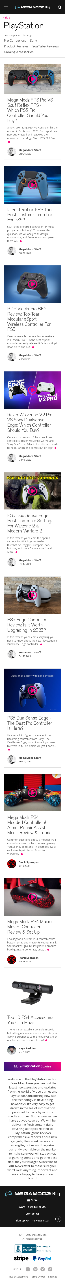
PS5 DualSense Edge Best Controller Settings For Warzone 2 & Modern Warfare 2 (30, 523)
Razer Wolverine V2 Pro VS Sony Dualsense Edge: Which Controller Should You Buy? (29, 422)
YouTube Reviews (45, 46)
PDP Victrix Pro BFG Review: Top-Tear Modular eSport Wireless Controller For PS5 (29, 319)
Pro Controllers (15, 40)
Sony (33, 40)
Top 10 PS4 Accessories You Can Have (30, 1020)
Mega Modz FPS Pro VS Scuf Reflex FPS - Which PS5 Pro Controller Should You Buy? (30, 110)
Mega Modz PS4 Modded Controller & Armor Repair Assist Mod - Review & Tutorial (30, 825)
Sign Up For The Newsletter (32, 1220)
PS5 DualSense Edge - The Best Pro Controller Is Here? (29, 723)
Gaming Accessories (19, 52)
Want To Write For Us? (32, 1207)
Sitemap (52, 1276)
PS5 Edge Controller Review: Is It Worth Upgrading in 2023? (26, 625)
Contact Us (32, 1213)
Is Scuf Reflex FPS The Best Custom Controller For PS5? (29, 214)
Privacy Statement (18, 1276)
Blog (7, 17)
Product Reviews (16, 46)
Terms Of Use (38, 1276)
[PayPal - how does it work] (42, 1258)
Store (34, 1200)
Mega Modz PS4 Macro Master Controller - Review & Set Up (29, 926)
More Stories (32, 1066)
